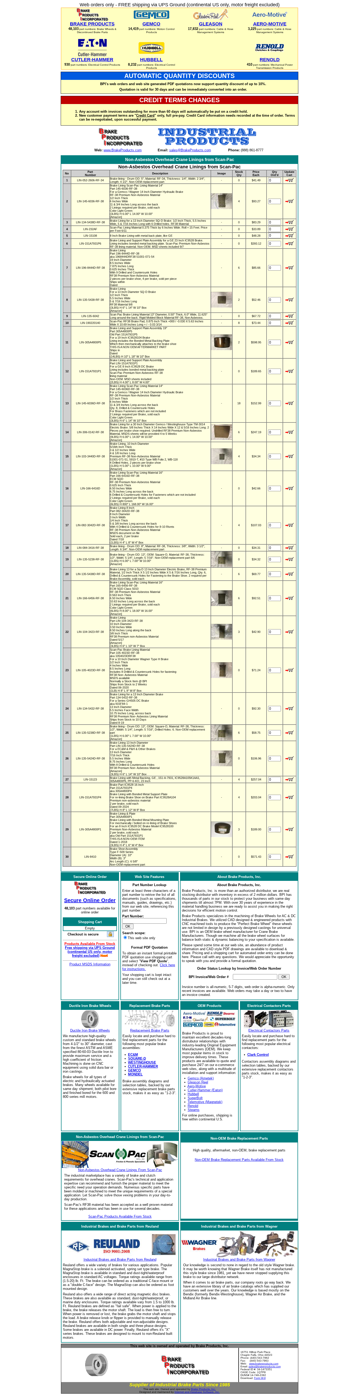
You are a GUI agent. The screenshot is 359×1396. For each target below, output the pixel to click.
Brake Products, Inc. (203, 1389)
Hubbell (193, 1094)
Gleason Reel (198, 1082)
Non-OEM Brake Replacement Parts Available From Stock (239, 1160)
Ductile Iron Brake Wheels (90, 1030)
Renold (193, 1106)
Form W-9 (260, 1378)
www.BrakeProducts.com (123, 150)
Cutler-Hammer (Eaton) (205, 1090)
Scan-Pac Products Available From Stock (120, 1216)
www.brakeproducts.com (263, 1363)
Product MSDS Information (89, 964)
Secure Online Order (90, 900)
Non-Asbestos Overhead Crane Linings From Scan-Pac (120, 1170)
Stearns (193, 1110)
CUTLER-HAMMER (143, 1066)
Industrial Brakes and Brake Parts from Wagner (239, 1259)
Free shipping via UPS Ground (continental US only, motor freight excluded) (90, 952)
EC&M (133, 1055)
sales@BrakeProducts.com (190, 150)
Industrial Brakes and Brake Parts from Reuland (120, 1259)
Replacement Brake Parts (149, 1030)
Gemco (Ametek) (201, 1078)
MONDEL (135, 1074)
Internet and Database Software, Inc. (197, 1391)
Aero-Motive (196, 1086)
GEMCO (134, 1070)
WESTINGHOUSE (142, 1062)
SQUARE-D (137, 1059)
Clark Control (258, 1055)
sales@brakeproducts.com (265, 1366)
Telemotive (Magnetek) (205, 1102)
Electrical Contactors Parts (268, 1030)
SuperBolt (195, 1098)
